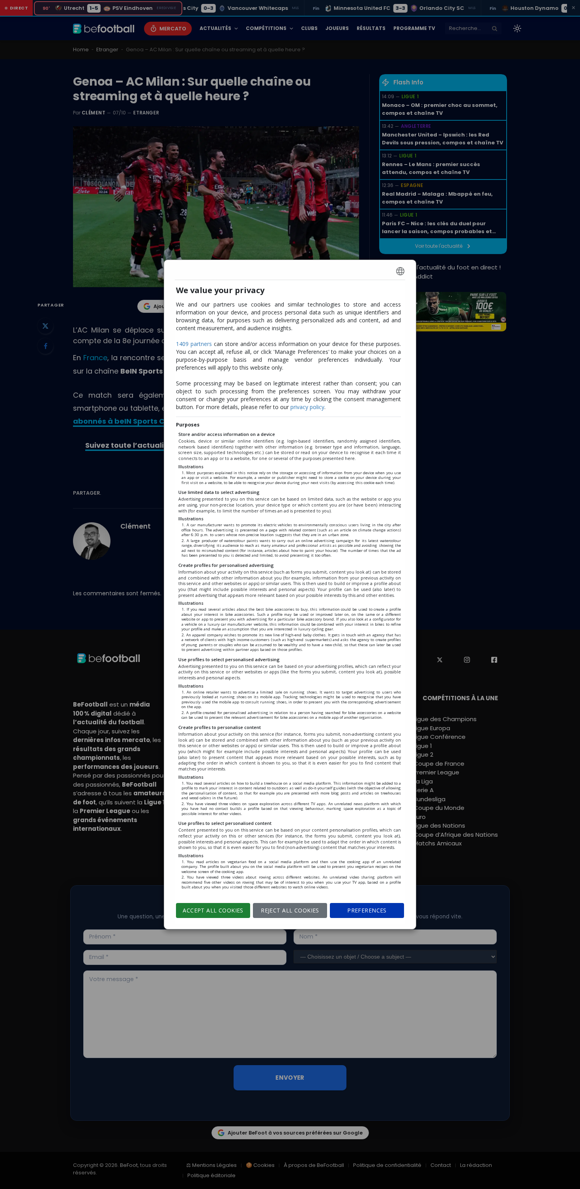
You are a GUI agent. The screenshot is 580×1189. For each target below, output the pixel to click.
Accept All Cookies (213, 910)
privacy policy (307, 407)
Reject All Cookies (290, 910)
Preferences (367, 910)
